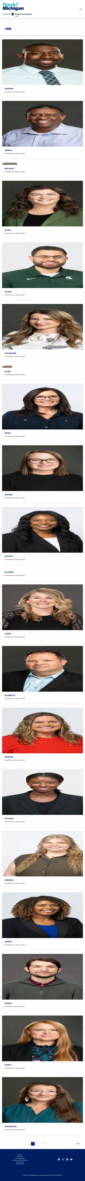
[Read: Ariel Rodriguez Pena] (42, 669)
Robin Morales (8, 1003)
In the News (20, 1162)
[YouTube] (71, 1159)
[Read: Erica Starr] (7, 367)
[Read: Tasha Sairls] (42, 607)
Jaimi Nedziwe (8, 942)
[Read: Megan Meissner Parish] (42, 1100)
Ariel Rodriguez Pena (10, 695)
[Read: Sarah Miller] (42, 1038)
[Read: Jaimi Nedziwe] (42, 915)
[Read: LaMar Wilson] (42, 124)
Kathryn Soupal (9, 495)
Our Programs (20, 1158)
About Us (20, 1156)
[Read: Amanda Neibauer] (42, 853)
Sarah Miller (8, 1065)
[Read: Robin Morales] (42, 977)
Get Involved (20, 1164)
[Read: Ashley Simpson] (42, 530)
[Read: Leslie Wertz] (42, 203)
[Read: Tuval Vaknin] (42, 265)
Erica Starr (7, 372)
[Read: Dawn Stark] (42, 406)
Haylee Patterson (9, 819)
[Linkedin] (67, 1159)
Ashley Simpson (9, 556)
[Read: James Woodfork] (42, 62)
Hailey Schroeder (9, 572)
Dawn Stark (7, 433)
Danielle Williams (9, 169)
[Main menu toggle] (80, 9)
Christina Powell (9, 757)
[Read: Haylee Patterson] (42, 792)
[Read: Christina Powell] (42, 730)
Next (79, 1144)
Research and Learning (20, 1160)
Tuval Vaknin (8, 292)
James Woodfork (9, 89)
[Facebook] (59, 1159)
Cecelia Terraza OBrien (10, 353)
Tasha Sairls (8, 634)
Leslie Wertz (8, 230)
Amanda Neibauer (9, 880)
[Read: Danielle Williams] (9, 164)
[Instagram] (63, 1159)
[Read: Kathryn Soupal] (42, 468)
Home (20, 1154)
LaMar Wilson (8, 150)
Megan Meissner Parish (11, 1126)
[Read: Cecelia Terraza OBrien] (42, 327)
